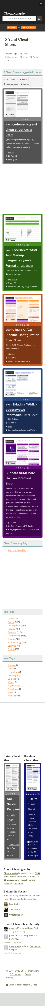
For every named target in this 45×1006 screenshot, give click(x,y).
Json (25, 57)
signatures (17, 530)
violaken (11, 354)
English (11, 649)
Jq (11, 60)
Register (28, 27)
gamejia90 (14, 928)
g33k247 (12, 522)
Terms (28, 974)
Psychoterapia (14, 685)
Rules (25, 53)
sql (31, 856)
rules (10, 530)
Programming (14, 635)
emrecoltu (12, 279)
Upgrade (12, 679)
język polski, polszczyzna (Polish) (22, 430)
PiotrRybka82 (14, 419)
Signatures (12, 57)
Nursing (11, 629)
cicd (28, 361)
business (18, 883)
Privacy (9, 977)
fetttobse (34, 841)
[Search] (39, 18)
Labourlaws (13, 672)
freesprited (14, 844)
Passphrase (13, 689)
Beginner (12, 646)
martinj (11, 152)
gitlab (10, 361)
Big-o (10, 692)
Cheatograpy (14, 675)
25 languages (10, 880)
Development (14, 625)
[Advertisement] (20, 4)
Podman (12, 665)
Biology (11, 639)
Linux (10, 618)
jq (34, 530)
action (30, 530)
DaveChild (14, 904)
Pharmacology (14, 642)
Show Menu (41, 4)
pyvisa (24, 287)
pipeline (17, 361)
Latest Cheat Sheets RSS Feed (22, 984)
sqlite (36, 856)
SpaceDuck (14, 909)
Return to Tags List (17, 550)
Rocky (11, 668)
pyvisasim (32, 287)
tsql (11, 855)
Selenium (12, 632)
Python (11, 622)
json (24, 530)
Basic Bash (33, 928)
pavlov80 (13, 935)
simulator (12, 287)
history (7, 883)
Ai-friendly (13, 695)
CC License (15, 974)
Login (12, 27)
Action (36, 57)
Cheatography (11, 873)
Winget (11, 682)
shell (10, 159)
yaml (15, 159)
